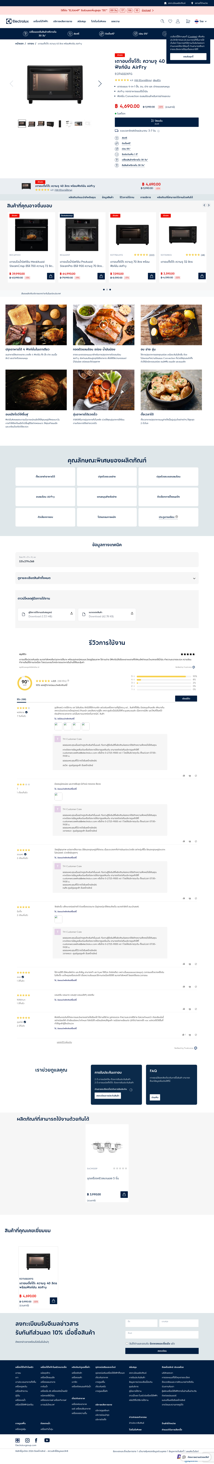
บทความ (115, 21)
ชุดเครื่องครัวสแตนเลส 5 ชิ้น (103, 1178)
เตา (16, 1377)
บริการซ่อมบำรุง (102, 1415)
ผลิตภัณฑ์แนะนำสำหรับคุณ (82, 197)
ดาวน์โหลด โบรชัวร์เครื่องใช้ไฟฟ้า (143, 1395)
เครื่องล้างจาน (21, 1391)
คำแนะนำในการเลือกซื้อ (172, 1429)
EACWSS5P (92, 1168)
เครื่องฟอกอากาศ (79, 1404)
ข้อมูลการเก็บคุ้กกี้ (176, 1451)
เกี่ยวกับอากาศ (101, 1377)
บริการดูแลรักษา (102, 1410)
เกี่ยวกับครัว (100, 1386)
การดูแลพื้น (100, 1382)
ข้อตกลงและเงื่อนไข (160, 1344)
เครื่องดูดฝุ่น (20, 1429)
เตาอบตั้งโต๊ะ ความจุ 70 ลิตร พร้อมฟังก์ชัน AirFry (129, 264)
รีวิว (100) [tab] (21, 699)
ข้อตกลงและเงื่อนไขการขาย (124, 1451)
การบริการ (145, 197)
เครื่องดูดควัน (21, 1386)
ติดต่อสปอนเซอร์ (169, 1395)
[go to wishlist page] (170, 21)
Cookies (192, 36)
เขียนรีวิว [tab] (186, 698)
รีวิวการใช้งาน (127, 197)
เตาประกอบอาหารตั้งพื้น (25, 1382)
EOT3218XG (166, 255)
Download (40, 616)
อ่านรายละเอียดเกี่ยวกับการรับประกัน (111, 1089)
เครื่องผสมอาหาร (48, 1382)
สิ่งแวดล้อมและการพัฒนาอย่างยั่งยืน (178, 1382)
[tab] (22, 124)
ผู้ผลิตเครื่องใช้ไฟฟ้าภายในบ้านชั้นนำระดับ (179, 1391)
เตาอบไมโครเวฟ (47, 1404)
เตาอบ (31, 43)
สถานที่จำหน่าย (201, 3)
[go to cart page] (188, 21)
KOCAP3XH (15, 255)
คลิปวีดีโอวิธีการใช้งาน (139, 1400)
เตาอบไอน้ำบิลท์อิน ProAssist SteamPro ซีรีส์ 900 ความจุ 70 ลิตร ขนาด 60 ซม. (81, 264)
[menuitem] (41, 21)
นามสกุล (165, 1321)
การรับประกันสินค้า (137, 1377)
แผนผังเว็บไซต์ (192, 1451)
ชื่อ (129, 1321)
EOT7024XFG (116, 255)
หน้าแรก (19, 43)
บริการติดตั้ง (100, 1419)
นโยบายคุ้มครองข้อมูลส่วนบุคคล (152, 1451)
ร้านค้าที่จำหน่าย (169, 1423)
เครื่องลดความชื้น (79, 1413)
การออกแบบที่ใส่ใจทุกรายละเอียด (176, 1377)
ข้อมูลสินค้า (107, 197)
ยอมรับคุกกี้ (188, 56)
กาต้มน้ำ (44, 1386)
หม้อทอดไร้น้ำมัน (48, 1395)
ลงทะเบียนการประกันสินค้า (107, 1095)
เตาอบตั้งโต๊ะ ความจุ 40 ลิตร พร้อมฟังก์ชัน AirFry (38, 1285)
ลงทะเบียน (162, 1351)
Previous (13, 83)
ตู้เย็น (17, 1395)
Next (98, 83)
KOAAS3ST (65, 255)
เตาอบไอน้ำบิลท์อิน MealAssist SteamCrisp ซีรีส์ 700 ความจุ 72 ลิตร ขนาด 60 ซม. (31, 264)
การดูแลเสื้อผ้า (101, 1391)
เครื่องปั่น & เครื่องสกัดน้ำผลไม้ (54, 1391)
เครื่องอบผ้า (77, 1377)
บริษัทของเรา (167, 1373)
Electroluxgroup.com (25, 1445)
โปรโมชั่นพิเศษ (98, 21)
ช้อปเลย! (146, 10)
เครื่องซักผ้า (77, 1373)
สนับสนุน (81, 21)
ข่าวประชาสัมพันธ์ (136, 1423)
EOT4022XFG (26, 1279)
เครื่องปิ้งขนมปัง (48, 1377)
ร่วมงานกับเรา (168, 1386)
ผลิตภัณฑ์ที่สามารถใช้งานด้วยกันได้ (175, 197)
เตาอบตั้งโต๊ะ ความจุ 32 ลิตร (177, 262)
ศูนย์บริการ (133, 1386)
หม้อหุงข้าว (45, 1373)
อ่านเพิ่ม (154, 1097)
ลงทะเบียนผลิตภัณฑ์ (176, 3)
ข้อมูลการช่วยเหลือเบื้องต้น (140, 1382)
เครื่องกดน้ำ (20, 1400)
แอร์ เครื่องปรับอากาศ (81, 1408)
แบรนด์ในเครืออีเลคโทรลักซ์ (173, 1400)
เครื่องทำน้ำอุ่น (47, 1429)
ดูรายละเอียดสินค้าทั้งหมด (34, 578)
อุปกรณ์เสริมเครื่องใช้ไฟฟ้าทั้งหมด (110, 1373)
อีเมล (130, 1333)
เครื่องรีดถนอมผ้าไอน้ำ (81, 1386)
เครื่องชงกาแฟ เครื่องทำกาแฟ (53, 1400)
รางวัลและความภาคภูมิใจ (172, 1404)
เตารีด (74, 1382)
